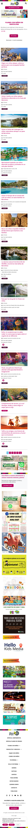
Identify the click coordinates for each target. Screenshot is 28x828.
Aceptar (5, 824)
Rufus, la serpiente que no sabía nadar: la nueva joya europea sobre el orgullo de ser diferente (14, 334)
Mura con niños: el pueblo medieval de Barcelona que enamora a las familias (13, 230)
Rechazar (11, 824)
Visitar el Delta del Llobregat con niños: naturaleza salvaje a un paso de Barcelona (13, 131)
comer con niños (14, 756)
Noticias (14, 771)
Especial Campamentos (14, 738)
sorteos (14, 774)
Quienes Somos (14, 784)
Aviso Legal (14, 815)
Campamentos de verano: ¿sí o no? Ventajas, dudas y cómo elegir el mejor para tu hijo (12, 405)
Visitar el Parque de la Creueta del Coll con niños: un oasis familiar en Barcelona (13, 197)
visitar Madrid (14, 781)
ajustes (11, 822)
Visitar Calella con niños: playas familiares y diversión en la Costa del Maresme (13, 98)
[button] (2, 3)
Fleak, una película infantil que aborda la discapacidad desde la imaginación (11, 370)
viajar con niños (14, 753)
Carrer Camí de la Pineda (8, 305)
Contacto (14, 788)
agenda (14, 768)
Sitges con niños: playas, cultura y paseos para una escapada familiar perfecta (13, 65)
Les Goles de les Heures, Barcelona (10, 270)
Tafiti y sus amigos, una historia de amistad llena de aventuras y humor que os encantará (13, 433)
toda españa (14, 778)
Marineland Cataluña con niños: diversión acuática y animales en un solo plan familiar (13, 164)
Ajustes (18, 824)
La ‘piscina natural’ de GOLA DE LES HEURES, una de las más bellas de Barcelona (13, 264)
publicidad (14, 791)
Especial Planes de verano (14, 741)
